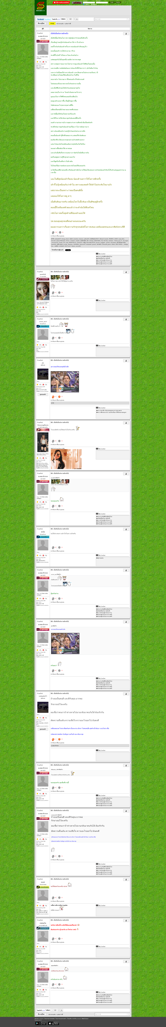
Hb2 (88, 240)
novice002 (78, 246)
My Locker (101, 254)
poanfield (43, 274)
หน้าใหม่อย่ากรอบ (121, 242)
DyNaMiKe (76, 244)
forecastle (53, 240)
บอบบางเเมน (97, 240)
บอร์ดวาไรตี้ (68, 23)
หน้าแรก (37, 1018)
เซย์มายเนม (60, 244)
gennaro (94, 244)
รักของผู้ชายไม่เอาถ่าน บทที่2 (105, 262)
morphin (78, 240)
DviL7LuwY (68, 246)
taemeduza (76, 239)
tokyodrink (113, 242)
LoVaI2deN (61, 246)
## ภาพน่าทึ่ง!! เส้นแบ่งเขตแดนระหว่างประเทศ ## (110, 410)
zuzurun (108, 242)
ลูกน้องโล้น (83, 240)
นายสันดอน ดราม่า (94, 239)
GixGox (68, 240)
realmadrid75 (58, 239)
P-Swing (91, 240)
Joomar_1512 (62, 242)
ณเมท (71, 239)
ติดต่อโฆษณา (85, 1018)
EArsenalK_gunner (106, 244)
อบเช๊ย (56, 246)
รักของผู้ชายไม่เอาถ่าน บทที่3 (105, 263)
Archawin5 (79, 242)
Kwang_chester (65, 239)
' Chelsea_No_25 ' (118, 240)
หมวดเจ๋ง (99, 244)
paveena (98, 242)
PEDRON (111, 239)
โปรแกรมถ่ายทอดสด (49, 1018)
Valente (73, 246)
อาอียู (84, 242)
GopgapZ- (102, 242)
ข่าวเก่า (41, 1018)
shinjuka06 (89, 244)
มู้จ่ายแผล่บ (100, 558)
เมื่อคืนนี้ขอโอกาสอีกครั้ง (104, 258)
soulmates (72, 240)
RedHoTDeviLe (73, 242)
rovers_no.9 (43, 321)
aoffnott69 (86, 239)
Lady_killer (121, 239)
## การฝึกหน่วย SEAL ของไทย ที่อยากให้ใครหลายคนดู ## (112, 412)
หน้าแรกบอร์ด (59, 23)
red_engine (125, 240)
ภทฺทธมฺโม (43, 923)
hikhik (113, 244)
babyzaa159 (83, 244)
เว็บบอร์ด (69, 1018)
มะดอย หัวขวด (43, 36)
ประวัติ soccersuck (76, 1018)
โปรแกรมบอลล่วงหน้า (60, 1018)
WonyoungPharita (42, 425)
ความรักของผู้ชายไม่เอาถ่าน (105, 260)
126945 (116, 239)
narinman (111, 240)
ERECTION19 (119, 244)
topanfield (53, 244)
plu (43, 363)
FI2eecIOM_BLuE (90, 242)
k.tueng (65, 244)
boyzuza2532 (55, 242)
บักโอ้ (52, 239)
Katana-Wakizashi (61, 240)
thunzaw (81, 239)
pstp (67, 242)
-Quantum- (70, 244)
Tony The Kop (104, 240)
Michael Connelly (104, 239)
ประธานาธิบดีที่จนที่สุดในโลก (105, 256)
